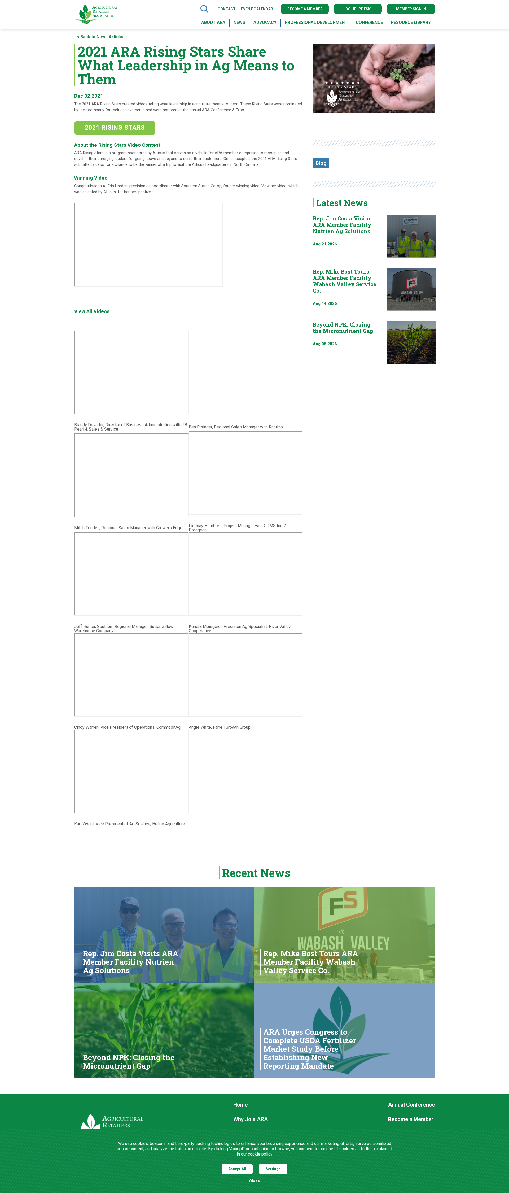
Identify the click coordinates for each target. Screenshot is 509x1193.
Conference (369, 22)
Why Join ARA (250, 1119)
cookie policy (260, 1154)
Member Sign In (411, 9)
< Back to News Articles (101, 37)
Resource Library (411, 22)
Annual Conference (411, 1105)
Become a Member (305, 9)
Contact (227, 9)
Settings (273, 1169)
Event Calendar (257, 9)
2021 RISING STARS (115, 127)
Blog (321, 163)
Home (240, 1105)
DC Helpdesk (358, 9)
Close (254, 1181)
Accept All (237, 1169)
